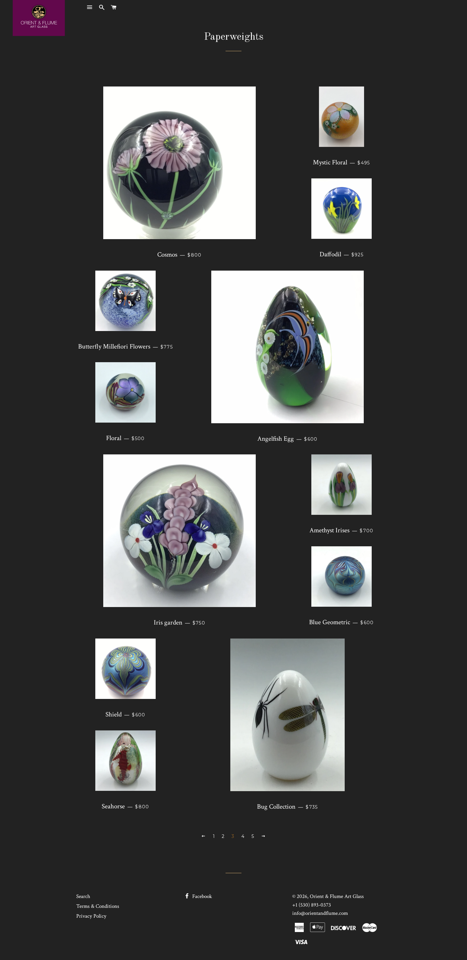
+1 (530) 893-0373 (311, 904)
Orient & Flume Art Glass (337, 896)
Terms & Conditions (97, 906)
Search (83, 896)
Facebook (201, 896)
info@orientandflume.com (320, 913)
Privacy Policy (91, 916)
